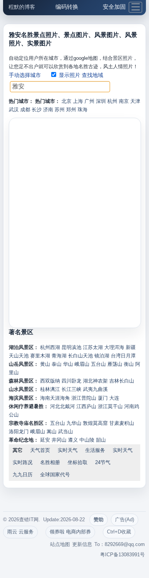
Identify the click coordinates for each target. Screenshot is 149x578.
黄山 (45, 364)
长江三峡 (71, 389)
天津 (135, 101)
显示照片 (69, 75)
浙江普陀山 (83, 398)
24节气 (102, 462)
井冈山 (59, 440)
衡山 (129, 364)
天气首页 (40, 450)
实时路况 (22, 462)
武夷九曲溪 (95, 389)
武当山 (65, 431)
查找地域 (92, 75)
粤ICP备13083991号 (122, 554)
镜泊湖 (101, 356)
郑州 (71, 109)
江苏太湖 (93, 347)
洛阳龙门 (19, 431)
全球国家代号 (55, 474)
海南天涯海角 (55, 398)
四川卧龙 (71, 381)
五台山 (98, 364)
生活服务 (95, 450)
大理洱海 (114, 347)
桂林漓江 (50, 389)
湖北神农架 (95, 381)
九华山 (73, 423)
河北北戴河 (62, 406)
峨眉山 (81, 364)
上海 (78, 101)
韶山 (101, 440)
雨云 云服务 (20, 532)
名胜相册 (50, 462)
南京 (124, 101)
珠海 (82, 109)
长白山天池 (80, 356)
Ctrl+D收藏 (119, 532)
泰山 (57, 364)
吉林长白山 (121, 381)
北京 (66, 101)
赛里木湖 (40, 356)
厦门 (103, 398)
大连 (114, 398)
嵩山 (52, 431)
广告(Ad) (124, 519)
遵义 (73, 440)
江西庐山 (86, 406)
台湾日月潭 (123, 356)
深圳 (101, 101)
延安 (45, 440)
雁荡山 (114, 364)
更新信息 (82, 544)
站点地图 (60, 544)
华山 (68, 364)
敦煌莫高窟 (95, 423)
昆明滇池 (71, 347)
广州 (89, 101)
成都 (25, 109)
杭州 (112, 101)
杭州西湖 (50, 347)
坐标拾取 (77, 462)
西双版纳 (50, 381)
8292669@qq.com (125, 544)
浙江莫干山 (110, 406)
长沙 (37, 109)
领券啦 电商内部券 (70, 532)
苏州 (60, 109)
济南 (48, 109)
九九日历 (22, 474)
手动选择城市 (25, 75)
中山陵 (86, 440)
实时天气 (68, 450)
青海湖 (59, 356)
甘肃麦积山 (121, 423)
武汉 (14, 109)
